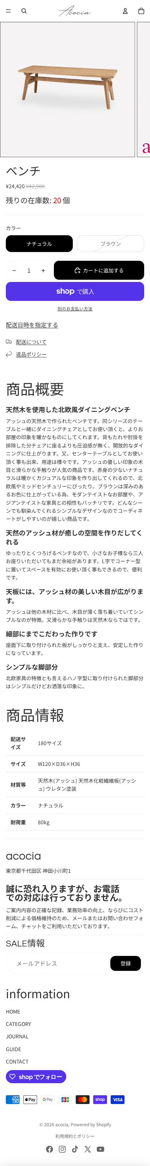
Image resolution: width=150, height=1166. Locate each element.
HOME (13, 1011)
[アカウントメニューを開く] (125, 11)
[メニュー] (8, 11)
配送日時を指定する (32, 324)
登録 (126, 963)
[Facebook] (49, 1149)
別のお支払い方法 (75, 308)
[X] (87, 1149)
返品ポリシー (31, 354)
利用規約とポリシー (75, 1136)
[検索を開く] (24, 11)
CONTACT (17, 1061)
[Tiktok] (75, 1149)
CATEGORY (18, 1023)
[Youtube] (100, 1149)
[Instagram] (62, 1149)
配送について (31, 341)
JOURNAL (17, 1036)
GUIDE (13, 1049)
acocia (61, 1124)
